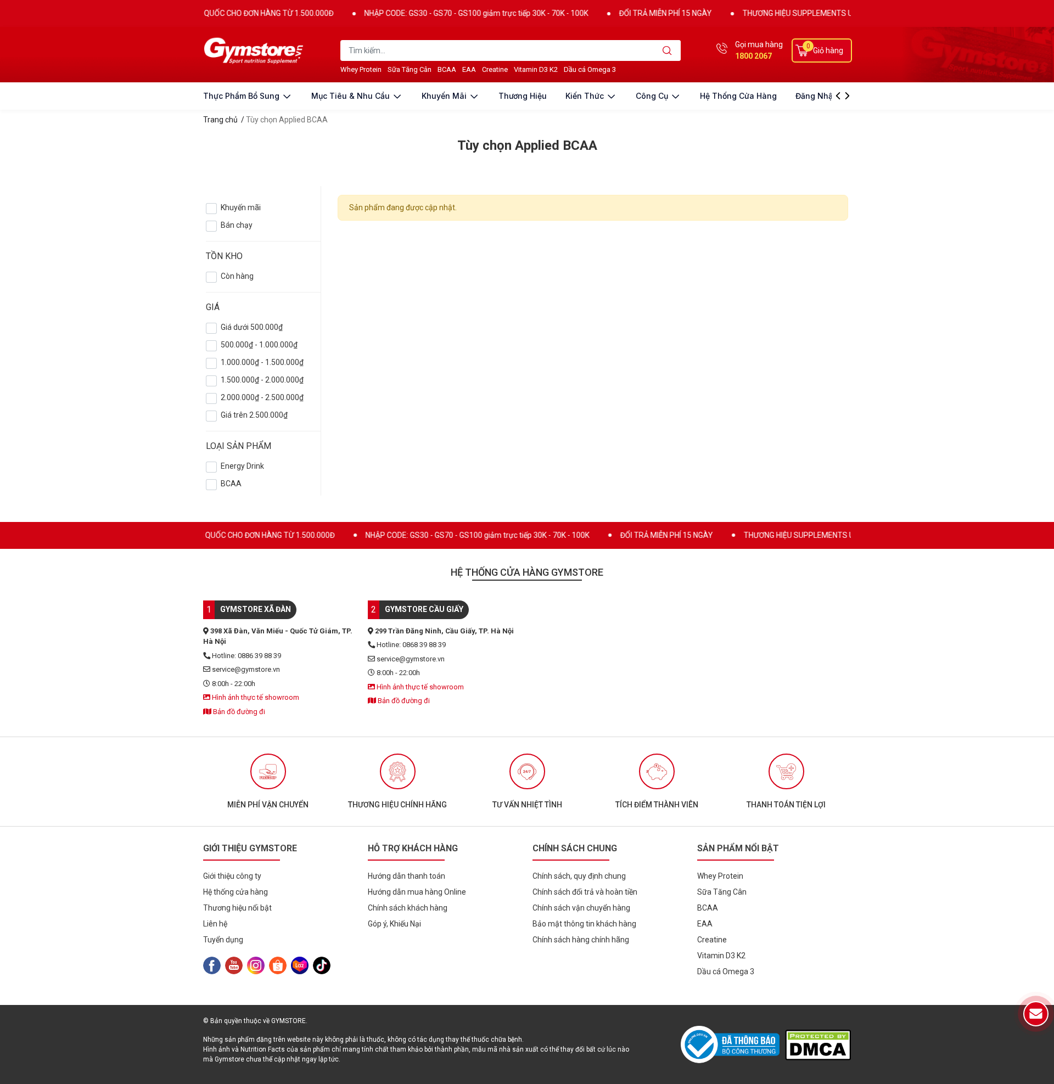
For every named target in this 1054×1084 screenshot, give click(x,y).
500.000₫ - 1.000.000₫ (259, 344)
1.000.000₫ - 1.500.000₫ (262, 362)
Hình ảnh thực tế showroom (254, 697)
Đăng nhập (816, 95)
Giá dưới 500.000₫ (252, 327)
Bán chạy (237, 225)
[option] (268, 781)
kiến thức (585, 95)
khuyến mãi (445, 95)
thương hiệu (522, 95)
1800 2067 (753, 56)
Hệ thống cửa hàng (738, 95)
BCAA (231, 483)
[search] (667, 50)
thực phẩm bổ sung (242, 95)
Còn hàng (237, 276)
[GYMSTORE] (255, 50)
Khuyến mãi (241, 207)
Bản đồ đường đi (238, 711)
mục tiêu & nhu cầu (351, 95)
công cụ (653, 95)
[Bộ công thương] (733, 1044)
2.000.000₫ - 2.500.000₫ (262, 397)
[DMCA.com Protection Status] (818, 1044)
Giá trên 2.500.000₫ (254, 415)
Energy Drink (242, 466)
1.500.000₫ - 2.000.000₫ (262, 379)
